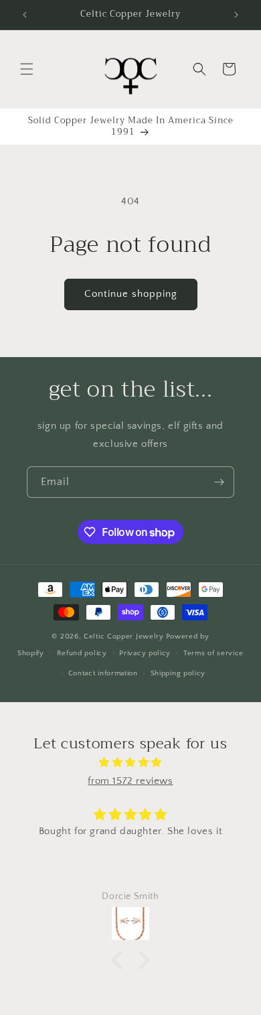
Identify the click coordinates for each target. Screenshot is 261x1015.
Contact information (103, 673)
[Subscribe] (219, 482)
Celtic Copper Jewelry (124, 636)
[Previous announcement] (24, 14)
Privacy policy (145, 653)
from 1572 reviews (130, 781)
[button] (26, 69)
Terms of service (213, 653)
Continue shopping (130, 293)
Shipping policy (178, 673)
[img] (130, 762)
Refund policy (82, 653)
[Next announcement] (236, 14)
